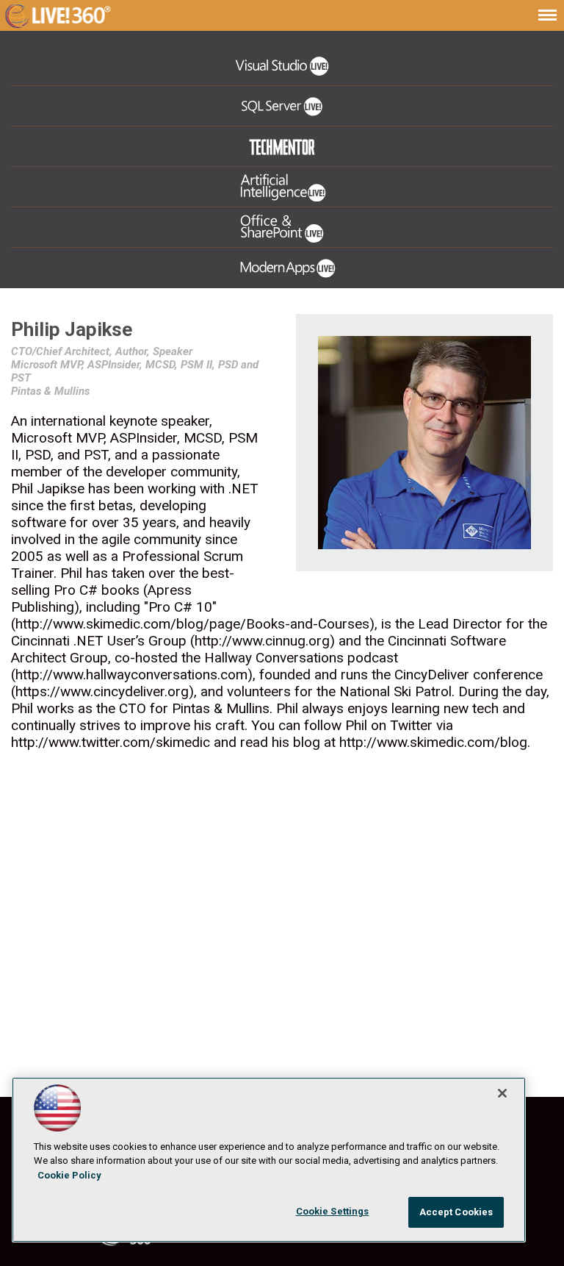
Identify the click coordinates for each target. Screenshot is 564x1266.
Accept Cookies (456, 1211)
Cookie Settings (332, 1211)
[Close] (502, 1093)
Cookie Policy (69, 1175)
